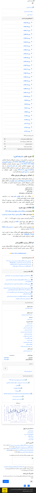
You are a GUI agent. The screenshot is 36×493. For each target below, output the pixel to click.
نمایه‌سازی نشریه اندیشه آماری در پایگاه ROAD (20, 262)
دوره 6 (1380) (27, 112)
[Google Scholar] (18, 388)
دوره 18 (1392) (26, 65)
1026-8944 (6, 358)
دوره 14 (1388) (26, 81)
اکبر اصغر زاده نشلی (27, 328)
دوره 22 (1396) (26, 50)
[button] (21, 491)
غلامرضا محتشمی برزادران (26, 332)
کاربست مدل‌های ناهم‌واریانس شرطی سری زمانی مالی (19, 296)
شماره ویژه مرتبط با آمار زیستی (26, 452)
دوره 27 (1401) (26, 30)
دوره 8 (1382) (27, 104)
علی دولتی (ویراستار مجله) (26, 346)
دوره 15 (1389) (26, 77)
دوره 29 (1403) (26, 23)
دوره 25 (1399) (26, 38)
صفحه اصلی (30, 431)
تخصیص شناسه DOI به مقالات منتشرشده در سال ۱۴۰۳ (18, 261)
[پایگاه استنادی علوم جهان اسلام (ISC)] (18, 380)
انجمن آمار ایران (28, 308)
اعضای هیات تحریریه (28, 434)
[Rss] (25, 486)
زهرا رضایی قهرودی (28, 342)
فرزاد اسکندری (28, 326)
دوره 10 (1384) (26, 96)
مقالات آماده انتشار (28, 11)
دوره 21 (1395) (26, 54)
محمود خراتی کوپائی (27, 336)
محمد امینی (29, 319)
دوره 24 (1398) (26, 42)
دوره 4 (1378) (27, 120)
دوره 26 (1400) (26, 34)
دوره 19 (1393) (26, 61)
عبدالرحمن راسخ (28, 330)
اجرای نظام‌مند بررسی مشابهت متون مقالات (21, 266)
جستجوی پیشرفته (28, 371)
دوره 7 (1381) (27, 108)
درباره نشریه (30, 432)
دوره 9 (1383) (27, 100)
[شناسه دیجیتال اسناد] (18, 397)
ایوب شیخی (29, 340)
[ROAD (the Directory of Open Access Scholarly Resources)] (18, 394)
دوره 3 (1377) (27, 123)
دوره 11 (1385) (26, 92)
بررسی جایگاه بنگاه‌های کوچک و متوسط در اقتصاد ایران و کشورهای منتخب (19, 281)
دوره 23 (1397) (26, 46)
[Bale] (32, 486)
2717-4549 (6, 359)
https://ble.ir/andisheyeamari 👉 (18, 253)
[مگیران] (18, 386)
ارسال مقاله (30, 436)
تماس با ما (31, 438)
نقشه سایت (30, 439)
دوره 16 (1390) (26, 73)
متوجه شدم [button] (4, 490)
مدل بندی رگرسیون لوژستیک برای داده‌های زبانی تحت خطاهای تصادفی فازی (20, 293)
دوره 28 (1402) (26, 26)
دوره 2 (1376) (27, 127)
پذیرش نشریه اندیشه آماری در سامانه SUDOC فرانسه (21, 449)
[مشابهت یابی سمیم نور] (18, 399)
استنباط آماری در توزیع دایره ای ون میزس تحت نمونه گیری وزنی (19, 276)
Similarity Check (29, 234)
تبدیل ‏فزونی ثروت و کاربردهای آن (23, 298)
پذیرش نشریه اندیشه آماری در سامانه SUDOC (20, 264)
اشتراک (6, 481)
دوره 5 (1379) (27, 116)
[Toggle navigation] (18, 3)
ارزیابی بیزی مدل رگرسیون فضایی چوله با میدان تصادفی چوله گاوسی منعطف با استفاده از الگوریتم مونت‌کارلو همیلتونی (18, 289)
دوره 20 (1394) (26, 58)
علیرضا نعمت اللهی (28, 334)
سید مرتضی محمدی (27, 351)
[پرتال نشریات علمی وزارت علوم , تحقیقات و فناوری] (18, 383)
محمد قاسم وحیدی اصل (27, 315)
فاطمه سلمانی (29, 344)
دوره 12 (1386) (26, 89)
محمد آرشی (29, 324)
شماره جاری (30, 15)
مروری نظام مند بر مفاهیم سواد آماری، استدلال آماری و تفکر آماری (18, 285)
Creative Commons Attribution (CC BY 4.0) (14, 467)
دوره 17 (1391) (26, 69)
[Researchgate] (28, 486)
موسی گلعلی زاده (28, 338)
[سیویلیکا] (18, 391)
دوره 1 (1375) (27, 131)
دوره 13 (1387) (26, 85)
